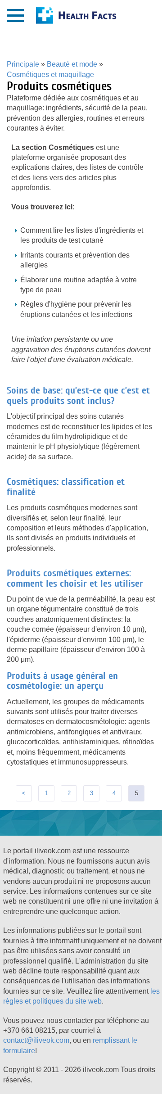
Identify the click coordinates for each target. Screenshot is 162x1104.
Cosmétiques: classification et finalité (66, 487)
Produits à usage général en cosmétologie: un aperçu (62, 681)
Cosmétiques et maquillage (50, 74)
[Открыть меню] (15, 15)
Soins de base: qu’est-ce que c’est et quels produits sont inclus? (78, 395)
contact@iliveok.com (36, 1040)
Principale (23, 64)
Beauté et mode (72, 64)
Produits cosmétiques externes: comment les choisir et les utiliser (75, 578)
